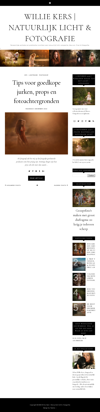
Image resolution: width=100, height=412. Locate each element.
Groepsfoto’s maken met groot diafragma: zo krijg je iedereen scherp (84, 220)
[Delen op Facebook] (32, 171)
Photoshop (43, 75)
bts (26, 75)
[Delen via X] (29, 171)
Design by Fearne (49, 408)
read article (36, 178)
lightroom (33, 75)
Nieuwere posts (13, 185)
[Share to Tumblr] (39, 171)
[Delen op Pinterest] (36, 171)
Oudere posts (60, 185)
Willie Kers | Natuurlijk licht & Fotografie (50, 27)
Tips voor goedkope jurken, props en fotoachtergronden (36, 92)
